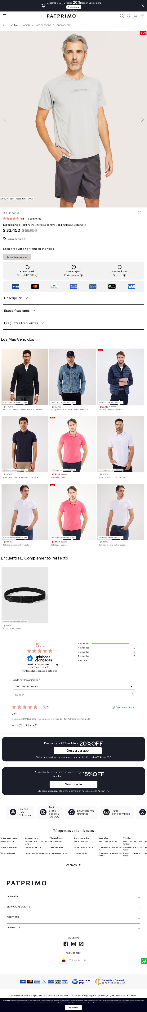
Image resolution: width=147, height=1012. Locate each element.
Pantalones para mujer (9, 838)
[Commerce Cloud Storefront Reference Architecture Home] (61, 16)
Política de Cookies (134, 1000)
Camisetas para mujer (8, 847)
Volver (15, 25)
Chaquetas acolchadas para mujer (110, 848)
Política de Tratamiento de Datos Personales (26, 1002)
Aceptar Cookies (73, 1007)
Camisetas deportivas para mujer (135, 848)
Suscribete (73, 784)
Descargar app (78, 751)
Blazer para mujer (81, 841)
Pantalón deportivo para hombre (36, 842)
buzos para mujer (81, 853)
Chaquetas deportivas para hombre (110, 854)
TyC (107, 791)
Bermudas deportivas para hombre (135, 842)
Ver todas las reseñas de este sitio (39, 671)
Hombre (26, 25)
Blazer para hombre (8, 853)
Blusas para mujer (31, 838)
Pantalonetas (63, 25)
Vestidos (127, 838)
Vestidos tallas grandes (108, 841)
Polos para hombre (56, 838)
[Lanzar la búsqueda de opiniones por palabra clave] (132, 695)
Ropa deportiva (43, 25)
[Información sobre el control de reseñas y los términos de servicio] (57, 664)
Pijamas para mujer (7, 841)
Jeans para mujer (56, 847)
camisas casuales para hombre (36, 853)
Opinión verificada (125, 707)
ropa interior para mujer (58, 853)
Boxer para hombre (81, 838)
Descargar (74, 7)
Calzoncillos (103, 838)
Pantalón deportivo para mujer (135, 854)
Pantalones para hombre (83, 847)
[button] (129, 16)
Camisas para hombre (33, 847)
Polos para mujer (55, 841)
